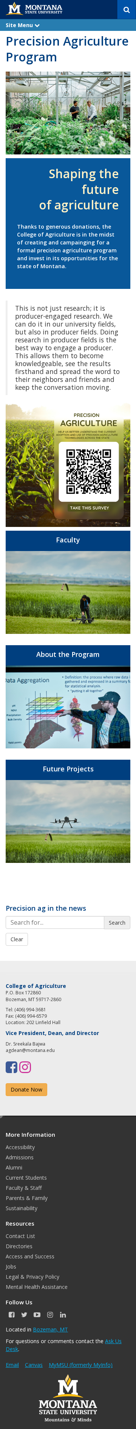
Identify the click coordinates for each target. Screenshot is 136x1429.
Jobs (11, 1266)
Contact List (20, 1236)
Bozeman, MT (50, 1329)
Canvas (34, 1364)
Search (117, 922)
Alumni (14, 1167)
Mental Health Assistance (37, 1286)
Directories (19, 1246)
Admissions (20, 1157)
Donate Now (26, 1089)
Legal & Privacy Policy (32, 1276)
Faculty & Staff (24, 1187)
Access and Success (30, 1256)
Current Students (26, 1177)
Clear (17, 939)
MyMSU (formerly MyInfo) (81, 1364)
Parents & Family (27, 1198)
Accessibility (20, 1147)
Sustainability (21, 1208)
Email (12, 1364)
